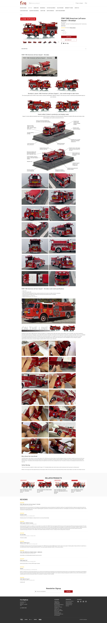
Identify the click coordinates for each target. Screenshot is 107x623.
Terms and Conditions (69, 601)
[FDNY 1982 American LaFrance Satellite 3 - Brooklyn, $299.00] (28, 484)
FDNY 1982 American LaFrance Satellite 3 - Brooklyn (26, 490)
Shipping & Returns (69, 603)
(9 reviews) (67, 27)
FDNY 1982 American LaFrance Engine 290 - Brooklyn (44, 490)
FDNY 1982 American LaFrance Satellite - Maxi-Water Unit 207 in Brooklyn (60, 491)
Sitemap (67, 605)
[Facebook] (61, 43)
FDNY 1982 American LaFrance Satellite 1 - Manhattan (77, 490)
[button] (72, 27)
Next (59, 42)
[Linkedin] (67, 43)
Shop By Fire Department (60, 10)
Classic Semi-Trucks (24, 10)
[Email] (63, 43)
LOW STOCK (30, 7)
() (86, 3)
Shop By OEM (42, 10)
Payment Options (69, 602)
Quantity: (63, 30)
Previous (21, 42)
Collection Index (60, 7)
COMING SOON (36, 7)
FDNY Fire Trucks (23, 7)
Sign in (78, 3)
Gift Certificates (57, 615)
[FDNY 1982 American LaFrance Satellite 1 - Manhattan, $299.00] (79, 484)
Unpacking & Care (69, 604)
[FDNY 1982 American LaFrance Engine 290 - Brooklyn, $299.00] (45, 484)
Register (81, 3)
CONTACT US (77, 7)
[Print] (65, 43)
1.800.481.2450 (24, 607)
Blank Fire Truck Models (34, 10)
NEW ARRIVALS (42, 7)
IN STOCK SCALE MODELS (51, 7)
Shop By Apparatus (50, 10)
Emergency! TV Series (69, 7)
